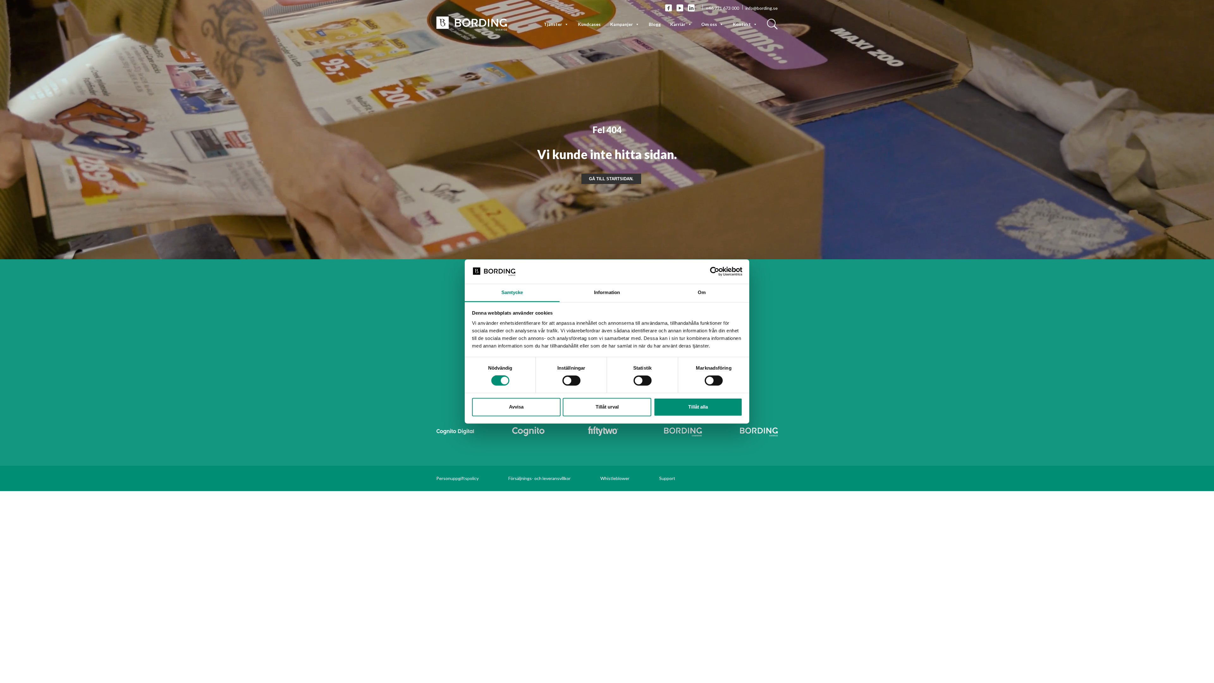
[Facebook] (668, 7)
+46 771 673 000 (722, 8)
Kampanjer (621, 24)
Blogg (655, 24)
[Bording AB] (471, 23)
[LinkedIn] (691, 7)
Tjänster (553, 24)
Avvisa (516, 406)
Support (667, 478)
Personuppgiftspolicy (457, 478)
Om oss (709, 24)
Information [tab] (607, 292)
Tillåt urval (607, 406)
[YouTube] (680, 7)
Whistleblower (614, 478)
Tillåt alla (698, 406)
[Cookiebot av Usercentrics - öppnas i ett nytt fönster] (714, 271)
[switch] (571, 381)
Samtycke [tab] (512, 292)
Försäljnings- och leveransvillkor (539, 478)
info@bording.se (761, 8)
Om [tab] (702, 292)
